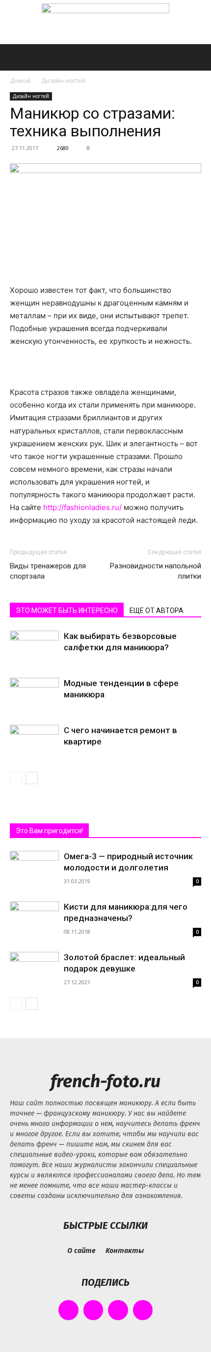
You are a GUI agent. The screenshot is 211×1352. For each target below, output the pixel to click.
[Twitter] (118, 1310)
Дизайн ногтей (63, 81)
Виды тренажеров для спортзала (48, 571)
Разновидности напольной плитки (155, 571)
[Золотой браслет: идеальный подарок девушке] (34, 970)
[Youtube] (143, 1310)
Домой (20, 81)
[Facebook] (68, 1310)
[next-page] (32, 778)
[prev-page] (16, 778)
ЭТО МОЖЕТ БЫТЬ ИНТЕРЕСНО (67, 610)
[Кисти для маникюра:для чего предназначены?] (34, 925)
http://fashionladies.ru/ (82, 507)
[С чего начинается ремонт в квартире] (34, 742)
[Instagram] (93, 1310)
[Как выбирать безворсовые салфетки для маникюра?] (34, 647)
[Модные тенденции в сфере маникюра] (34, 695)
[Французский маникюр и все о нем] (105, 22)
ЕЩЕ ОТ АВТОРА (157, 610)
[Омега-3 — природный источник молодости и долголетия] (34, 883)
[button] (16, 57)
